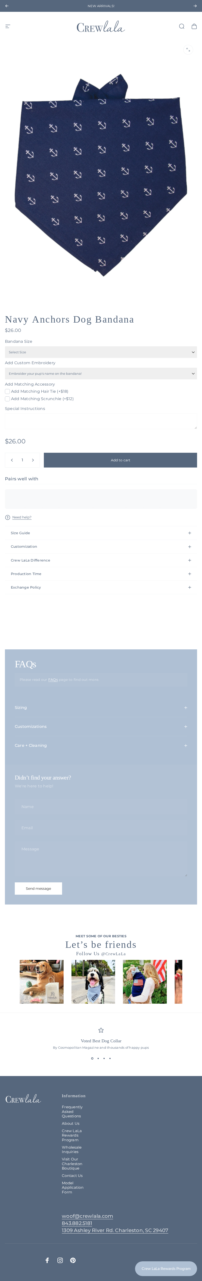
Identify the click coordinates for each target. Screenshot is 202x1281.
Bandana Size (18, 341)
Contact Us (72, 1175)
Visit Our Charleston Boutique (72, 1163)
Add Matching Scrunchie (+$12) (42, 398)
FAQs (53, 679)
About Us (70, 1123)
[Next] (195, 6)
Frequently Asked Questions (72, 1111)
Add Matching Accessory (30, 384)
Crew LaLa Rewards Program (72, 1135)
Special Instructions (25, 408)
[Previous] (6, 6)
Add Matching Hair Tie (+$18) (39, 391)
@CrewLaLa (113, 954)
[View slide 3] (104, 1058)
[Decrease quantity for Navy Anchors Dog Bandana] (11, 460)
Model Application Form (73, 1187)
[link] (115, 1230)
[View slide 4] (110, 1058)
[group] (42, 982)
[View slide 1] (92, 1058)
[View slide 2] (98, 1058)
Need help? (22, 517)
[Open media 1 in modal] (188, 50)
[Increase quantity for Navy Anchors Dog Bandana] (34, 460)
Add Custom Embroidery (30, 362)
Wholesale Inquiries (72, 1149)
